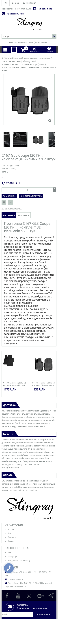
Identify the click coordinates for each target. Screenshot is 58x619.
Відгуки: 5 (23, 215)
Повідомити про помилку (18, 560)
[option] (29, 99)
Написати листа (44, 8)
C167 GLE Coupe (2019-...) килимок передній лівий (14, 384)
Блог (9, 533)
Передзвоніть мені (15, 13)
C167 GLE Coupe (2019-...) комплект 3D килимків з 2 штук (43, 384)
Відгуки (10, 541)
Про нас (11, 529)
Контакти (11, 537)
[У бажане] (4, 202)
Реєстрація (12, 556)
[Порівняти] (10, 202)
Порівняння (34, 52)
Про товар (9, 215)
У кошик (10, 196)
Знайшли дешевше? (11, 208)
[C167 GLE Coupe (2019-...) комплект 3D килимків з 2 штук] (50, 120)
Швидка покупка (32, 196)
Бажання (49, 52)
